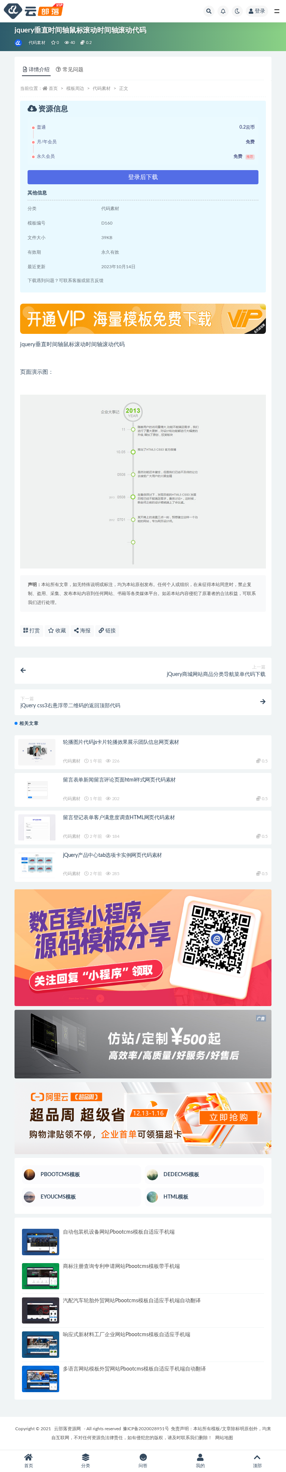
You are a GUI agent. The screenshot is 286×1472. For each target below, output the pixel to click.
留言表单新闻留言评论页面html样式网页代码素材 (119, 780)
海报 (84, 630)
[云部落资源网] (19, 43)
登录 (260, 11)
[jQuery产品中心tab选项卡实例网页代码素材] (36, 865)
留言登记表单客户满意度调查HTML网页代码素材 (119, 817)
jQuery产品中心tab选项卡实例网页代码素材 (112, 855)
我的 (200, 1465)
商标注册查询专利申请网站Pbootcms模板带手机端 (121, 1266)
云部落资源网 (67, 1428)
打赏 (34, 630)
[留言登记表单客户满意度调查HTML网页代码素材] (36, 827)
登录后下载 (143, 177)
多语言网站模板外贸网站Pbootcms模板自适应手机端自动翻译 (134, 1369)
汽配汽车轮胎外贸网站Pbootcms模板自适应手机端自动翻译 (132, 1300)
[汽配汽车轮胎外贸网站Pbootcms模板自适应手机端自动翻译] (40, 1310)
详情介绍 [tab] (39, 69)
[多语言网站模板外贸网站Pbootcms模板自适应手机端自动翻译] (40, 1379)
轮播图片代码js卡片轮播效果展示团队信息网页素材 (121, 742)
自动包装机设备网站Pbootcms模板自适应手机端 (119, 1232)
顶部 (257, 1465)
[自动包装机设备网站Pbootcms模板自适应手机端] (40, 1242)
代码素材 (37, 43)
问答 (143, 1465)
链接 (110, 630)
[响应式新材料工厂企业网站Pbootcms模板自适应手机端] (40, 1344)
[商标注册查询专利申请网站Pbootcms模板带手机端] (40, 1276)
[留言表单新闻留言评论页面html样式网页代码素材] (36, 790)
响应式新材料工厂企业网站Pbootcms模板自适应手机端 (126, 1334)
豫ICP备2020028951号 (146, 1428)
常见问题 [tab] (73, 69)
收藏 (60, 630)
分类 (85, 1465)
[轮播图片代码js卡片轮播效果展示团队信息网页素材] (36, 752)
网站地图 (224, 1437)
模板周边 (75, 88)
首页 (53, 88)
